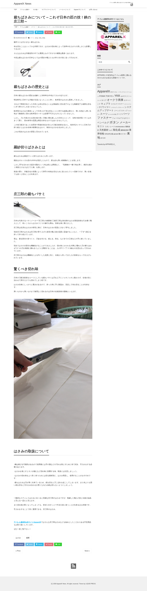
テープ (119, 114)
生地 (36, 38)
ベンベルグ (103, 122)
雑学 (104, 138)
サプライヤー (105, 107)
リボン (107, 126)
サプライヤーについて (49, 9)
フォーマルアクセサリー (121, 118)
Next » (87, 551)
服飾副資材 (125, 130)
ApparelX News (22, 3)
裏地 (43, 38)
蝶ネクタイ (123, 134)
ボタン (114, 122)
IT (113, 96)
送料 (101, 138)
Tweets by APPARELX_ (106, 144)
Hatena (39, 32)
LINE (58, 32)
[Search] (129, 62)
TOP (15, 9)
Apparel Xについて (80, 9)
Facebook (20, 32)
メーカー (125, 122)
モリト (100, 126)
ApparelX (103, 91)
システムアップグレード (117, 107)
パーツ (32, 38)
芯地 (40, 38)
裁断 (28, 538)
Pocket (49, 32)
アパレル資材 (24, 9)
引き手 (110, 130)
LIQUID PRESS (91, 584)
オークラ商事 (115, 99)
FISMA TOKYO (105, 96)
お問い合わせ (93, 9)
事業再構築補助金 (120, 126)
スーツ (104, 113)
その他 (35, 9)
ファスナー (104, 117)
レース (112, 126)
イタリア (103, 100)
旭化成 (116, 129)
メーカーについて (64, 9)
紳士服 (110, 134)
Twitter (30, 32)
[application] (53, 369)
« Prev (18, 551)
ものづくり (125, 96)
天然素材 (103, 130)
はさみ (18, 538)
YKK (117, 95)
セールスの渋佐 (112, 114)
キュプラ (105, 103)
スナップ (124, 110)
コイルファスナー (117, 104)
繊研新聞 (115, 134)
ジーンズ (117, 110)
